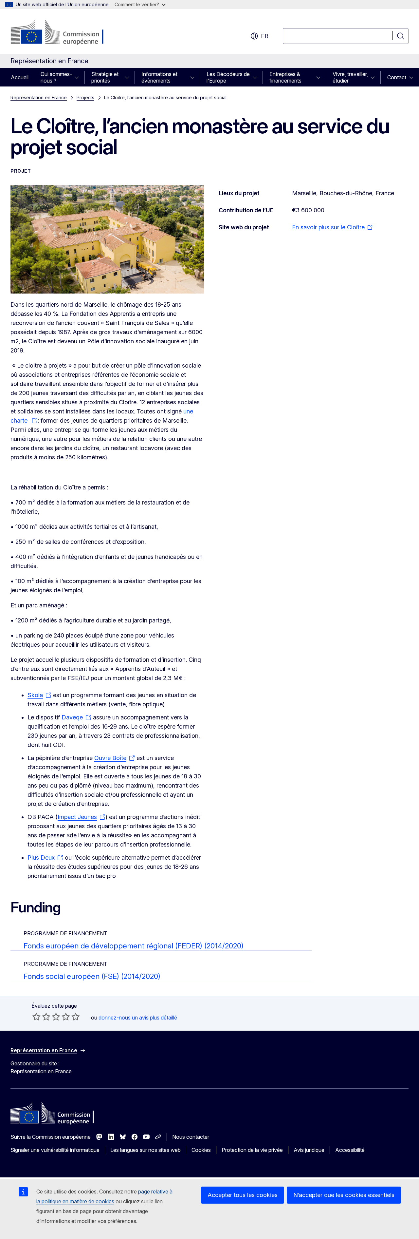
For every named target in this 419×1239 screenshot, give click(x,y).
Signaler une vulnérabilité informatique (55, 1150)
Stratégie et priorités (104, 77)
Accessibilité (350, 1150)
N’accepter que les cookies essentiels (343, 1194)
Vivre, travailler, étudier (350, 77)
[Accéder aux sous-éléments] (78, 77)
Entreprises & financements (285, 77)
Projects (85, 97)
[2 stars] (41, 1016)
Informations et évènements (159, 77)
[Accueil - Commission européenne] (63, 33)
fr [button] (264, 35)
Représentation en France (38, 97)
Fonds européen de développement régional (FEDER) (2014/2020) (134, 946)
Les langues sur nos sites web (145, 1150)
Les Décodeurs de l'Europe (228, 77)
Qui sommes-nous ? (56, 77)
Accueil (19, 77)
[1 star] (36, 1016)
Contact (396, 77)
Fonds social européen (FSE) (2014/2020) (92, 976)
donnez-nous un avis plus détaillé (138, 1017)
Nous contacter (190, 1137)
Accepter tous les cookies (243, 1194)
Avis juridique (309, 1150)
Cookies (201, 1150)
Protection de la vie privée (252, 1150)
